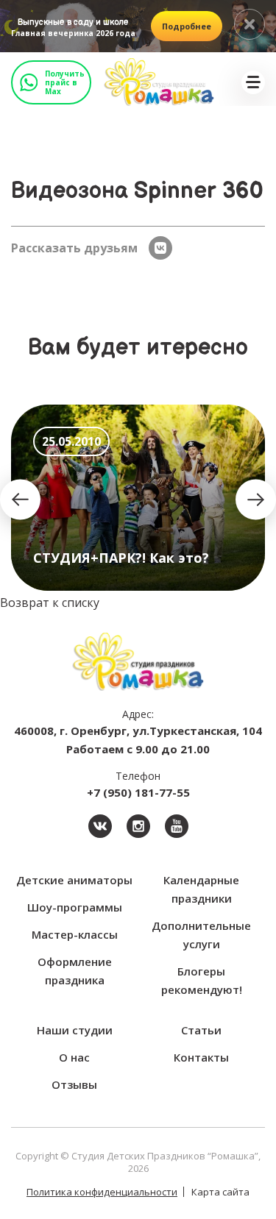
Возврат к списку (49, 602)
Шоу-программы (74, 907)
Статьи (201, 1030)
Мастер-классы (75, 934)
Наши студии (75, 1030)
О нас (74, 1057)
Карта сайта (220, 1192)
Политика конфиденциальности (101, 1192)
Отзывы (74, 1084)
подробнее (186, 26)
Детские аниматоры (74, 880)
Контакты (201, 1057)
